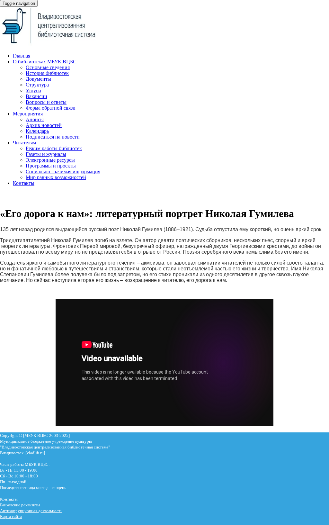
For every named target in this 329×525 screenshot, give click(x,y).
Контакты (23, 183)
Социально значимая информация (63, 171)
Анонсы (35, 119)
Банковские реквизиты (20, 504)
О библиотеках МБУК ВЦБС (44, 61)
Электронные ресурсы (50, 160)
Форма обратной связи (51, 108)
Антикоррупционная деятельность (31, 510)
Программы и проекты (51, 165)
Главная (21, 56)
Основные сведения (48, 67)
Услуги (33, 90)
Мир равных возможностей (56, 177)
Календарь (37, 131)
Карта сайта (11, 516)
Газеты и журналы (46, 154)
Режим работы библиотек (54, 148)
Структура (37, 84)
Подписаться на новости (53, 137)
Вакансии (36, 96)
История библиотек (47, 73)
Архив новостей (44, 125)
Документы (38, 79)
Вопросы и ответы (46, 102)
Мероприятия (28, 113)
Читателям (24, 142)
